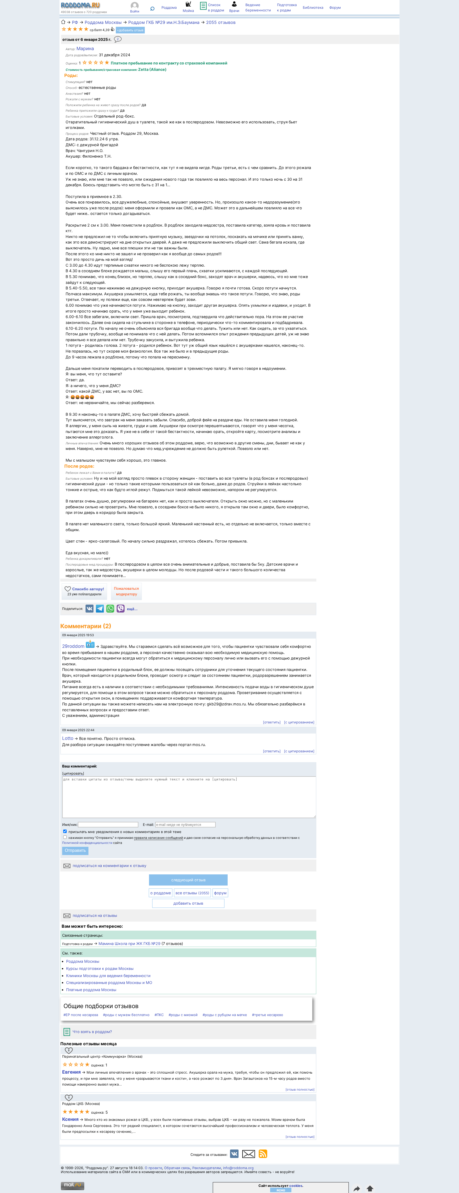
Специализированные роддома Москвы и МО (109, 982)
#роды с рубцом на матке (225, 1015)
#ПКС (159, 1015)
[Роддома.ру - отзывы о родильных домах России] (81, 7)
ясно (281, 1190)
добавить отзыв (188, 903)
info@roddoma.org (238, 1168)
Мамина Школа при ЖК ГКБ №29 (129, 943)
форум (220, 893)
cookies (295, 1186)
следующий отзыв (188, 880)
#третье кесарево (267, 1015)
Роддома (169, 7)
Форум (335, 7)
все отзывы (192, 893)
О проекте (153, 1168)
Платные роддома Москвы (91, 989)
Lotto (67, 738)
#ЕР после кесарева (80, 1015)
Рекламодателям (206, 1168)
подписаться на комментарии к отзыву (109, 865)
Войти (134, 11)
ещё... (132, 609)
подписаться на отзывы (94, 915)
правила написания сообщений (158, 838)
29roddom (74, 646)
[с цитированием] (299, 722)
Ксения (71, 1119)
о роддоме (160, 893)
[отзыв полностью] (300, 1089)
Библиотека (313, 7)
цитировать (73, 773)
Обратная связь (177, 1168)
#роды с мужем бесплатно (126, 1015)
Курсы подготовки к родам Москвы (100, 968)
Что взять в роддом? (91, 1031)
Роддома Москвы (82, 961)
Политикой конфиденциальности (87, 843)
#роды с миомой (183, 1015)
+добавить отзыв (130, 30)
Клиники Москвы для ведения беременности (108, 975)
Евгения (71, 1072)
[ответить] (272, 722)
